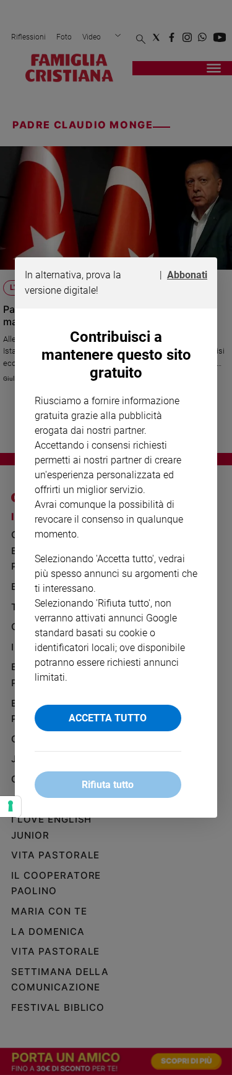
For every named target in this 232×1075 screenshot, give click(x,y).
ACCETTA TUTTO (108, 718)
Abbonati (187, 275)
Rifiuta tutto (108, 785)
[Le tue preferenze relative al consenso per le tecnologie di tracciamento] (10, 806)
